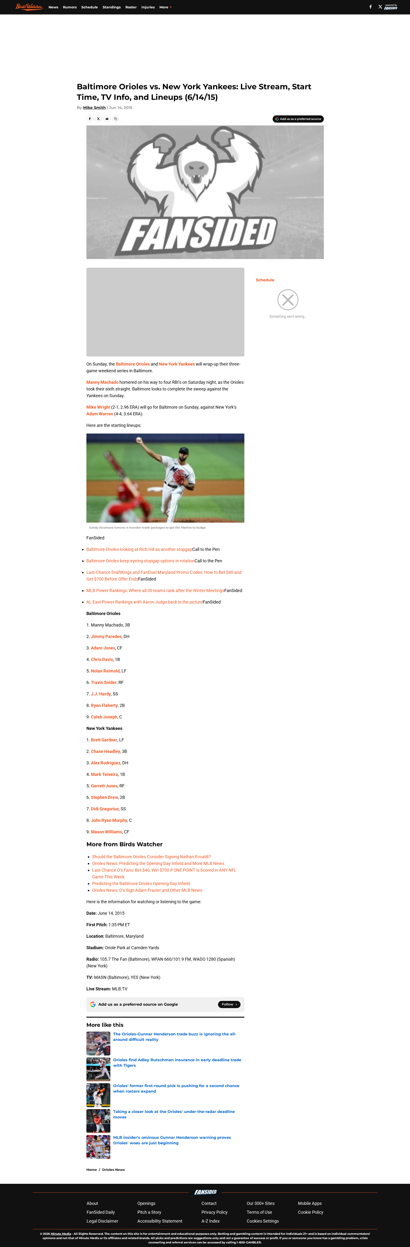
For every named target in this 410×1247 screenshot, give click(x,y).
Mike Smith (94, 107)
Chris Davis (102, 659)
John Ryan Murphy (109, 820)
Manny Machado (102, 382)
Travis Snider (104, 682)
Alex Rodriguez (105, 762)
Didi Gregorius (105, 808)
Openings (146, 1203)
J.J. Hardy (101, 693)
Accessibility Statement (159, 1221)
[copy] (115, 118)
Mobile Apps (310, 1203)
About (92, 1203)
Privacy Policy (215, 1212)
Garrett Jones (104, 785)
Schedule (89, 7)
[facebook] (371, 7)
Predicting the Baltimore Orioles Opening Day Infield (141, 883)
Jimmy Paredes (106, 636)
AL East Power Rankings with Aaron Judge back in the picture (144, 601)
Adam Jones (103, 647)
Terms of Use (259, 1212)
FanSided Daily (101, 1212)
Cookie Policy (310, 1212)
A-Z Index (211, 1221)
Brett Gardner (104, 739)
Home (91, 1170)
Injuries (148, 7)
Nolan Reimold (105, 670)
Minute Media (61, 1234)
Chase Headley (105, 751)
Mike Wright (98, 407)
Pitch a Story (149, 1212)
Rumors (70, 7)
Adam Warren (99, 413)
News (53, 7)
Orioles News (113, 1170)
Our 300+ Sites (261, 1203)
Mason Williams (106, 831)
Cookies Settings (263, 1221)
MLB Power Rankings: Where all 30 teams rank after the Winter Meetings (155, 590)
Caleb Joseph (104, 716)
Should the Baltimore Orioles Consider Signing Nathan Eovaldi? (151, 856)
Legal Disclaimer (102, 1221)
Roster (131, 7)
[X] (380, 7)
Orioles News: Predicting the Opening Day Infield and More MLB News (158, 863)
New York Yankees (177, 364)
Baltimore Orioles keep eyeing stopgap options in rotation (140, 560)
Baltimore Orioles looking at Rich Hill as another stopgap (139, 549)
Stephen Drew (104, 797)
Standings (112, 7)
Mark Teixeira (104, 774)
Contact (209, 1203)
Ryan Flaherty (104, 705)
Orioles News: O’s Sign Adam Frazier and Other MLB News (147, 890)
